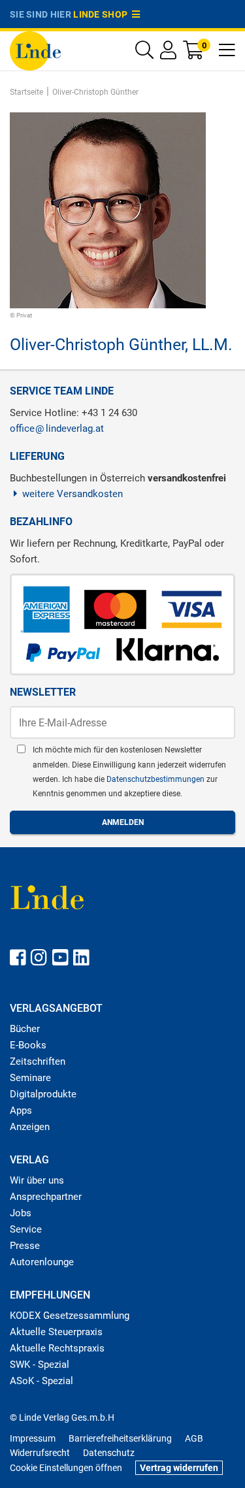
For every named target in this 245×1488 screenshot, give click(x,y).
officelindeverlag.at (57, 428)
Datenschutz (109, 1453)
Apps (21, 1110)
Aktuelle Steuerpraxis (56, 1332)
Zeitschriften (37, 1061)
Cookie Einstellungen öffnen (66, 1468)
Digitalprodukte (43, 1094)
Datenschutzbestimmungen (156, 779)
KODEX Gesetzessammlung (69, 1315)
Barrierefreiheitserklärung (120, 1438)
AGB (194, 1438)
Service (26, 1229)
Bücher (25, 1029)
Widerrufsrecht (40, 1453)
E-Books (28, 1045)
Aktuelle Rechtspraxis (57, 1348)
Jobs (20, 1213)
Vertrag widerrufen (179, 1468)
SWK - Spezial (39, 1364)
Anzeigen (30, 1127)
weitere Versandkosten (72, 494)
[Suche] (144, 53)
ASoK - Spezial (41, 1381)
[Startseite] (35, 50)
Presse (25, 1246)
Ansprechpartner (46, 1197)
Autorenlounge (42, 1262)
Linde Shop (102, 14)
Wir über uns (37, 1180)
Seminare (30, 1078)
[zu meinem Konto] (168, 53)
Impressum (33, 1438)
